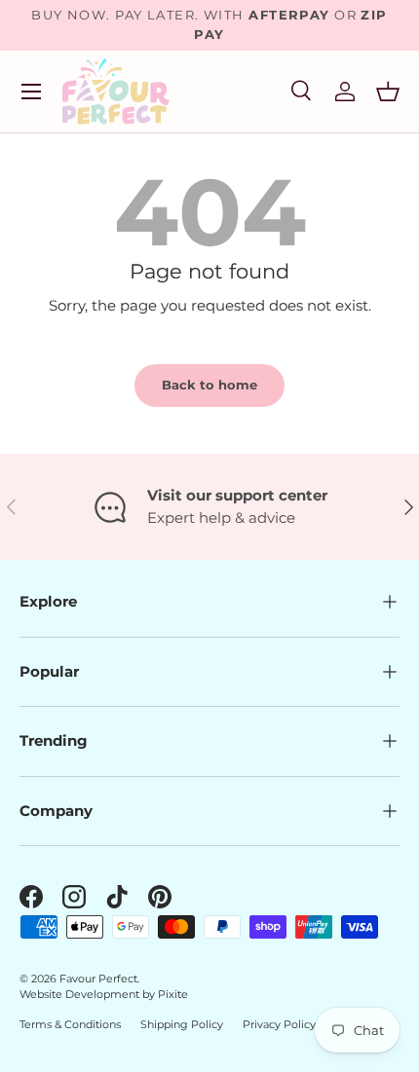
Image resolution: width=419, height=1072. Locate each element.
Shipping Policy (181, 1024)
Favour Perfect (98, 978)
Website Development (80, 994)
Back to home (209, 384)
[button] (387, 91)
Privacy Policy (279, 1024)
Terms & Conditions (70, 1024)
